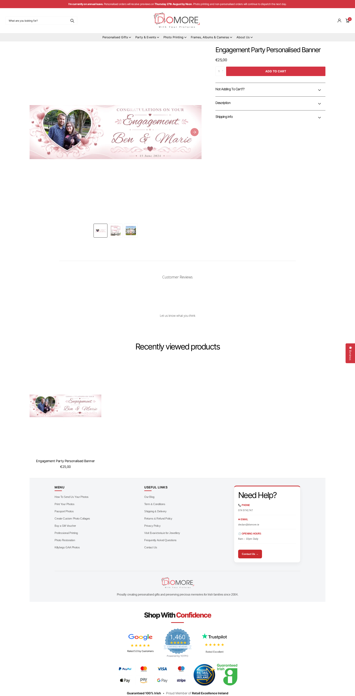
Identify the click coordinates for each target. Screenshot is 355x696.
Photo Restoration (65, 540)
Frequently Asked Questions (160, 540)
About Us (243, 37)
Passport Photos (64, 511)
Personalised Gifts (115, 37)
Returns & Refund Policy (158, 518)
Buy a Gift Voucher (65, 525)
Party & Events (145, 37)
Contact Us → (250, 553)
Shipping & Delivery (155, 511)
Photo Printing (173, 37)
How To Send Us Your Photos (72, 496)
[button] (194, 132)
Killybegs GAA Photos (67, 547)
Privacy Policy (152, 525)
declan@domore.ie (248, 524)
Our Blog (149, 496)
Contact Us (150, 547)
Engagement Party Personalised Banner (65, 461)
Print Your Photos (64, 504)
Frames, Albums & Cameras (210, 37)
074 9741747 (245, 510)
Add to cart (275, 71)
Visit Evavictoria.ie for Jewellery (162, 532)
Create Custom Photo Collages (72, 518)
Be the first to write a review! (177, 325)
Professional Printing (66, 532)
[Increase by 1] (224, 68)
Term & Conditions (154, 504)
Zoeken (72, 20)
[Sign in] (339, 20)
